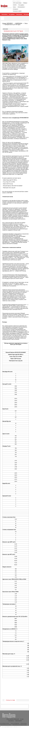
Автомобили (4, 14)
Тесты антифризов (15, 723)
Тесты (26, 23)
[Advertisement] (14, 690)
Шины (14, 7)
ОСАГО (14, 4)
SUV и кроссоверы (17, 2)
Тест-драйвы (21, 4)
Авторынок (15, 9)
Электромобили (21, 7)
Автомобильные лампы (5, 724)
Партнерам (18, 720)
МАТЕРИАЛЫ (18, 23)
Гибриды (25, 2)
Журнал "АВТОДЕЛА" (7, 23)
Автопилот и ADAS (17, 11)
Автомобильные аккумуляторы (20, 724)
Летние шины (23, 723)
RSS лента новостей (13, 719)
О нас (22, 719)
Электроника (19, 14)
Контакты (11, 720)
